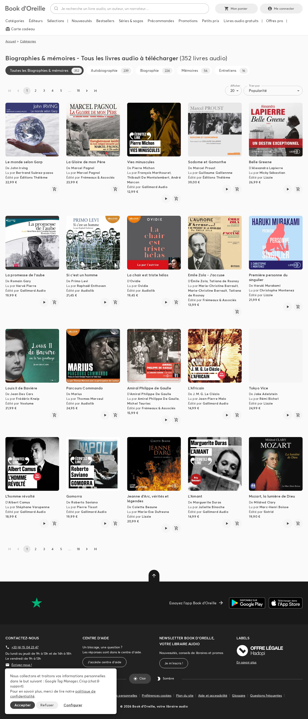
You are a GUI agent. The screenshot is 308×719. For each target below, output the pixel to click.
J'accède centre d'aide (104, 662)
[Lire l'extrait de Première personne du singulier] (287, 306)
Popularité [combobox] (258, 90)
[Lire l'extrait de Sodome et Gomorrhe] (226, 189)
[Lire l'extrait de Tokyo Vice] (287, 415)
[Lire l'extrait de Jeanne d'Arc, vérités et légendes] (165, 528)
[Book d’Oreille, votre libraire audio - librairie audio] (25, 9)
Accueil (10, 41)
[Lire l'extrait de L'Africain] (226, 415)
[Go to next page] (86, 90)
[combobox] (130, 9)
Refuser (47, 705)
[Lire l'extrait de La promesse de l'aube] (44, 302)
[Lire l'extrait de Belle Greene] (287, 189)
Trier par (254, 85)
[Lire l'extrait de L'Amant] (226, 523)
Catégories (28, 41)
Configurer (73, 705)
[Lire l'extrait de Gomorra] (105, 523)
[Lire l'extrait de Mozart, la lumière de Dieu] (287, 523)
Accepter (22, 705)
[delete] (154, 576)
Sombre (168, 679)
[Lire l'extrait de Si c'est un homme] (105, 302)
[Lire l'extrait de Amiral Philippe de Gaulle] (165, 419)
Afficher (235, 85)
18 (78, 90)
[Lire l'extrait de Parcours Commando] (105, 415)
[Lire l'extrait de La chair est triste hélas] (165, 302)
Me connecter (284, 9)
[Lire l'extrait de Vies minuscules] (165, 198)
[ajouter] (54, 189)
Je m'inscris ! (174, 663)
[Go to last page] (95, 90)
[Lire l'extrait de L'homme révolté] (44, 523)
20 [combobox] (232, 90)
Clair (142, 679)
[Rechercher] (56, 9)
